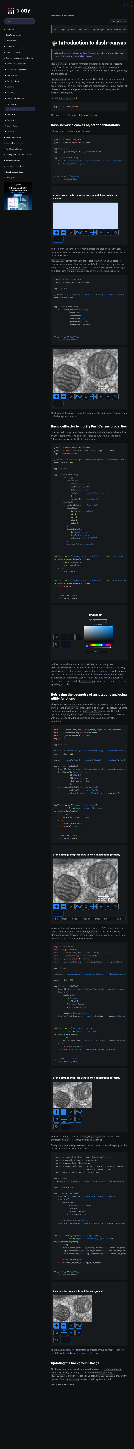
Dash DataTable (13, 81)
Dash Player (11, 120)
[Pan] (93, 232)
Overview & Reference (14, 109)
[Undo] (100, 232)
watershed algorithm (70, 1353)
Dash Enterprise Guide (14, 172)
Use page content (119, 21)
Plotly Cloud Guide (13, 52)
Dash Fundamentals (13, 35)
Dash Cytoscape (13, 126)
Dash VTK (10, 131)
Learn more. (121, 29)
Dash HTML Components (17, 69)
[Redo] (108, 232)
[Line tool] (78, 232)
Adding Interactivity (61, 439)
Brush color (99, 624)
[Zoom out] (64, 232)
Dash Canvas (12, 104)
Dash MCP (10, 46)
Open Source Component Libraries (19, 58)
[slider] (92, 619)
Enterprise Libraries (13, 137)
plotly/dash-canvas (87, 115)
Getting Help (11, 177)
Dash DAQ (11, 92)
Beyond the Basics (13, 160)
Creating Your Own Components (18, 154)
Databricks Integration (14, 143)
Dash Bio (10, 87)
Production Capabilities (15, 166)
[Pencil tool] (71, 232)
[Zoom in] (56, 232)
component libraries (107, 674)
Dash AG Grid (12, 75)
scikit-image (80, 1349)
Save (58, 239)
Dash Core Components (16, 64)
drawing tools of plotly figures (78, 56)
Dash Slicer (11, 114)
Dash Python (56, 15)
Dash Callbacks (11, 41)
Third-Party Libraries (14, 149)
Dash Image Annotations (16, 98)
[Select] (115, 232)
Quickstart (10, 29)
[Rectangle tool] (86, 232)
